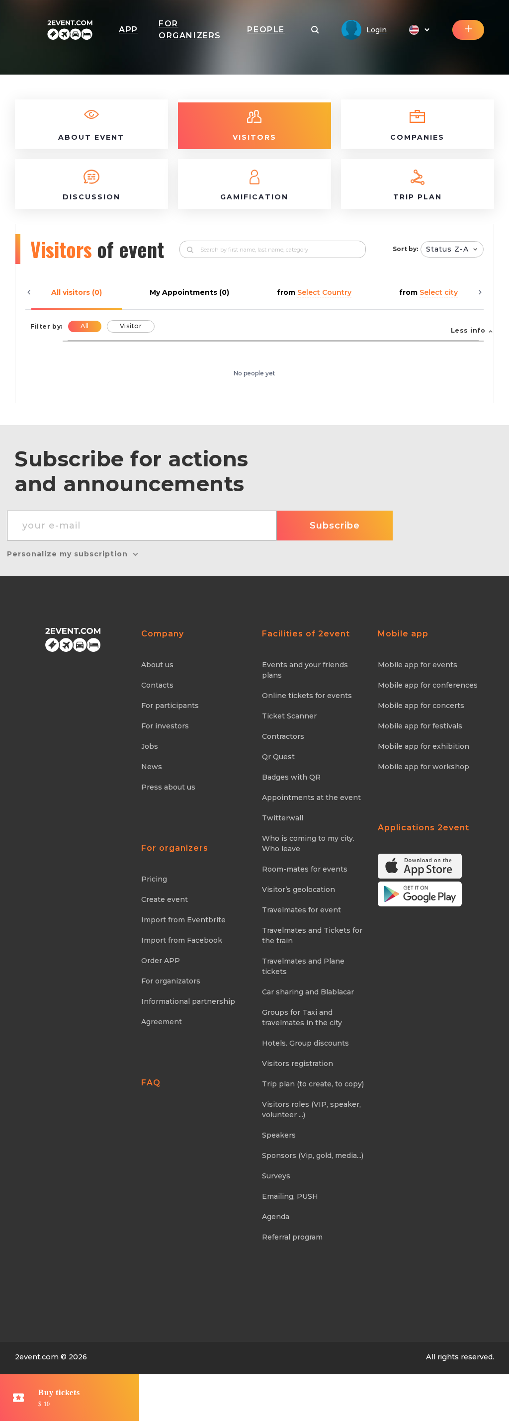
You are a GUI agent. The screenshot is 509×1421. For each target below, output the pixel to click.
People (266, 29)
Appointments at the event (311, 797)
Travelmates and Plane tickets (303, 966)
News (151, 766)
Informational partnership (188, 1001)
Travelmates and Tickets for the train (312, 935)
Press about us (168, 787)
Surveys (276, 1175)
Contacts (157, 685)
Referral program (292, 1237)
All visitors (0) (76, 292)
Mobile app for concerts (421, 705)
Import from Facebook (181, 940)
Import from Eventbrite (183, 919)
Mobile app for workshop (423, 766)
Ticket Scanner (289, 715)
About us (157, 664)
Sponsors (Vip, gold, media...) (312, 1155)
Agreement (161, 1021)
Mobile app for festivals (420, 725)
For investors (165, 725)
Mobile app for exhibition (423, 746)
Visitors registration (297, 1063)
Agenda (275, 1216)
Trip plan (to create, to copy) (313, 1083)
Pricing (154, 879)
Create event (164, 899)
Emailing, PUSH (290, 1196)
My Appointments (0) (189, 292)
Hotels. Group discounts (305, 1043)
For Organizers (190, 29)
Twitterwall (282, 817)
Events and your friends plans (305, 670)
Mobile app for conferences (428, 685)
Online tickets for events (307, 695)
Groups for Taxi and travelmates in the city (302, 1017)
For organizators (170, 981)
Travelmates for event (301, 909)
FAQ (151, 1082)
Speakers (279, 1135)
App (128, 29)
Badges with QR (291, 777)
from (314, 292)
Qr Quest (278, 756)
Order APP (160, 960)
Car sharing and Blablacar (308, 991)
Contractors (283, 736)
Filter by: (46, 326)
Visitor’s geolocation (298, 889)
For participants (170, 705)
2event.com (37, 1356)
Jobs (149, 746)
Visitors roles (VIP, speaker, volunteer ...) (311, 1109)
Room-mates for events (304, 869)
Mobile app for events (417, 664)
